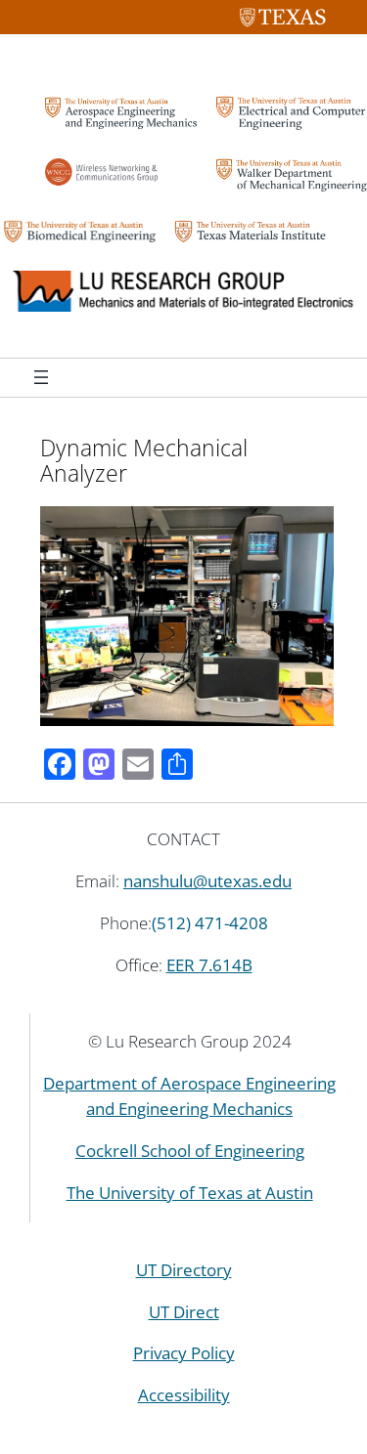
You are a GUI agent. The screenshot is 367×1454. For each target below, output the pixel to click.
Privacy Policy (184, 1353)
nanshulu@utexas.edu (207, 881)
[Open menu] (41, 377)
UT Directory (184, 1270)
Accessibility (184, 1395)
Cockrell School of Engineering (189, 1150)
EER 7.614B (209, 965)
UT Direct (184, 1312)
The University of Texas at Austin (190, 1192)
